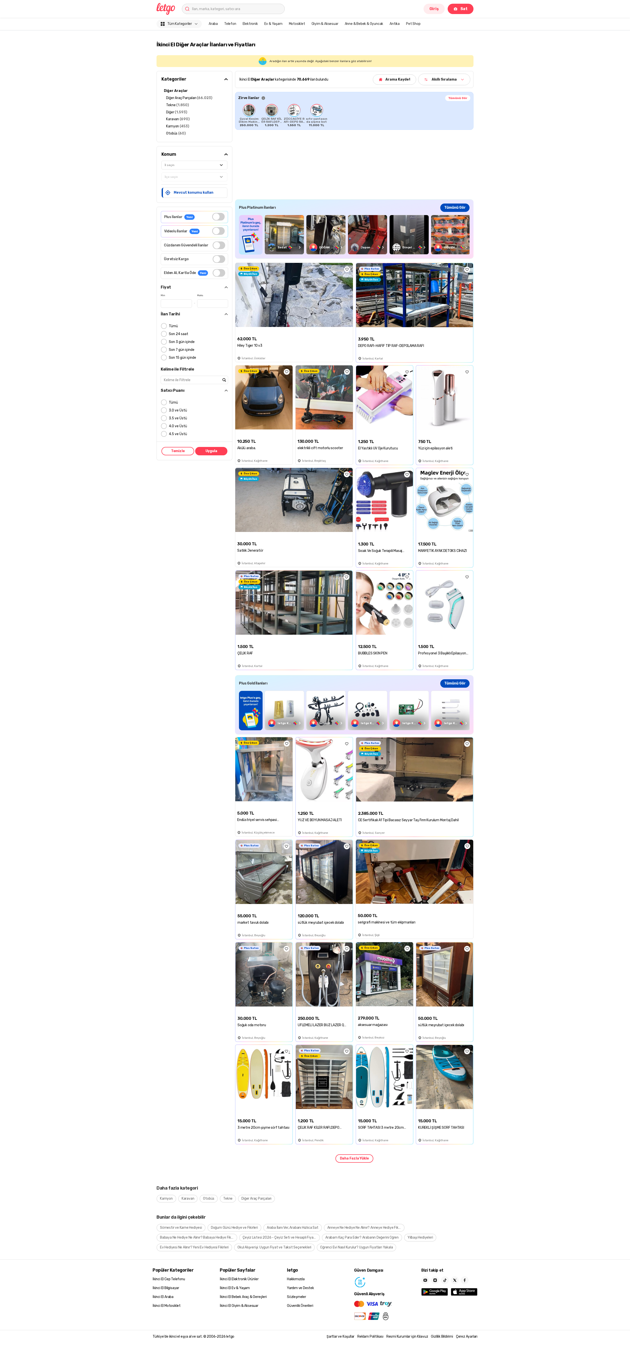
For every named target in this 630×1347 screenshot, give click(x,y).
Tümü (173, 326)
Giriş (434, 8)
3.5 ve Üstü (178, 418)
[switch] (218, 217)
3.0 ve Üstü (178, 410)
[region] (354, 115)
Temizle (178, 451)
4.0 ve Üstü (178, 426)
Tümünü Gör (457, 98)
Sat (464, 8)
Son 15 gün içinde (182, 358)
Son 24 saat (178, 334)
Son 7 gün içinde (181, 350)
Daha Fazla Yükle (354, 1158)
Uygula (211, 451)
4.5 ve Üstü (178, 434)
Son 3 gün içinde (182, 342)
